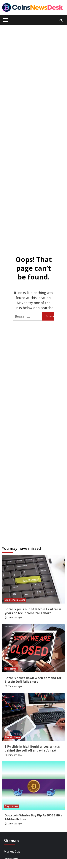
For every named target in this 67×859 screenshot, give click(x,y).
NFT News (11, 668)
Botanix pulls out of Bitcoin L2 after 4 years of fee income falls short (32, 611)
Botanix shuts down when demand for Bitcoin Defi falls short (33, 680)
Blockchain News (15, 599)
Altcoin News (12, 737)
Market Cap (12, 852)
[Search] (61, 20)
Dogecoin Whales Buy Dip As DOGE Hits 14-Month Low (33, 817)
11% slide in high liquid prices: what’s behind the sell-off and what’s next (32, 748)
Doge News (11, 806)
